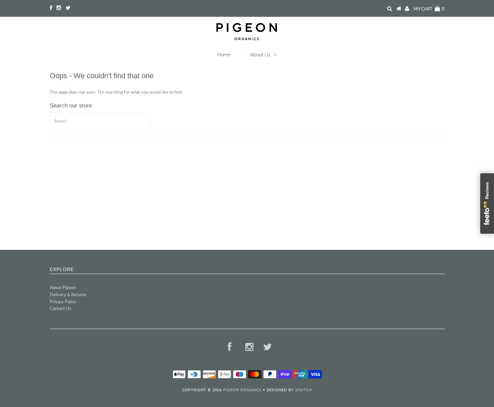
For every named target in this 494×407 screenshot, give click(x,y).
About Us (260, 54)
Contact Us (60, 308)
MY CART (429, 8)
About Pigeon (63, 287)
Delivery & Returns (68, 294)
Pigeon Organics (242, 390)
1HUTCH (303, 390)
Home (224, 54)
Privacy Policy (63, 301)
